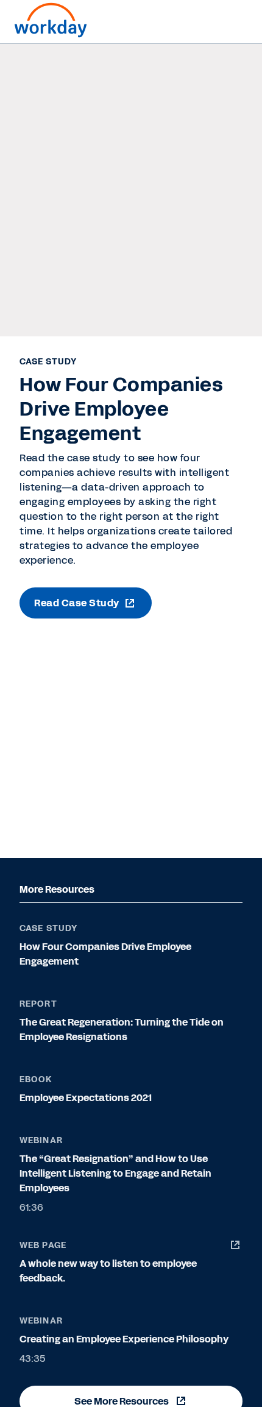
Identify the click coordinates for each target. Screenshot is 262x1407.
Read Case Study (76, 603)
